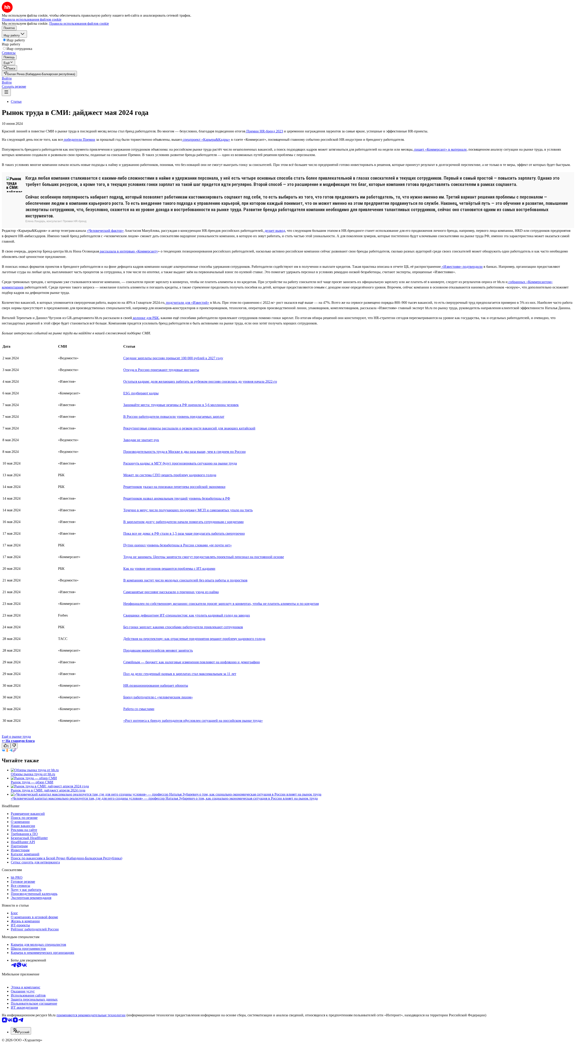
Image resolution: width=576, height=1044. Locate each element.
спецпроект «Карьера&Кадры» (206, 139)
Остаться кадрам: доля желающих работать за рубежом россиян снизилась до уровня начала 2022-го (200, 381)
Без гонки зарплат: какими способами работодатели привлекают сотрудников (183, 627)
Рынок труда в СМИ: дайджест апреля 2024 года (48, 790)
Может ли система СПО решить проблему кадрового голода (169, 475)
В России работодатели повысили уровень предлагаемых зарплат (173, 416)
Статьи (16, 101)
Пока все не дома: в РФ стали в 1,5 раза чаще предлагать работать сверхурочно (184, 533)
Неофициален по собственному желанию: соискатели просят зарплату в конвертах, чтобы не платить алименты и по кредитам (221, 604)
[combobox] (21, 1031)
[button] (7, 78)
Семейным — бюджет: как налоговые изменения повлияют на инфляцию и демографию (191, 662)
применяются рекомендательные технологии (91, 1015)
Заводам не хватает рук (141, 440)
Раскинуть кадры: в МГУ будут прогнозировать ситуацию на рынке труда (180, 463)
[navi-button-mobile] (6, 92)
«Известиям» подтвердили (462, 266)
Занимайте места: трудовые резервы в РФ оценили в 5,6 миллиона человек (181, 405)
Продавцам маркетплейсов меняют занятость (158, 650)
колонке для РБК (145, 318)
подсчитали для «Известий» (187, 302)
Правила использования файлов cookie (79, 23)
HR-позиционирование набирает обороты (155, 685)
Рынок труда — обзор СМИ (32, 782)
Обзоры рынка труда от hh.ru (33, 774)
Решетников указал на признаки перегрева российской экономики (174, 487)
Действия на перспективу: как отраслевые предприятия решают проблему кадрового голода (194, 639)
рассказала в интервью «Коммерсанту (128, 251)
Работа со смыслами (138, 709)
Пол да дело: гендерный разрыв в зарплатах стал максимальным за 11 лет (179, 674)
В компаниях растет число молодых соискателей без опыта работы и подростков (185, 580)
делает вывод (274, 230)
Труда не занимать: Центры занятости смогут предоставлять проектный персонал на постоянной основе (203, 557)
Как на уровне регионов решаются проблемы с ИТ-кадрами (169, 568)
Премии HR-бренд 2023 (264, 131)
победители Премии (79, 139)
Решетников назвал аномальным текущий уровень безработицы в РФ (176, 498)
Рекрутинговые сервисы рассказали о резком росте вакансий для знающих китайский (189, 428)
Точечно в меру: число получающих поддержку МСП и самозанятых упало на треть (188, 510)
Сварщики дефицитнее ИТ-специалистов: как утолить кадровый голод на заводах (186, 615)
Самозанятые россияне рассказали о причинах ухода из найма (171, 592)
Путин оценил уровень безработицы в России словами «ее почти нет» (177, 545)
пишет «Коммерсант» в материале (440, 149)
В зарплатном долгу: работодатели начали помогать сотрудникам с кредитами (183, 522)
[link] (9, 68)
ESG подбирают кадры (141, 393)
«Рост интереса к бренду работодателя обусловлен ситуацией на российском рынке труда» (193, 720)
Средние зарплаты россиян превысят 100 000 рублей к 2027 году (173, 358)
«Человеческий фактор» (105, 230)
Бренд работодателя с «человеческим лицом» (158, 697)
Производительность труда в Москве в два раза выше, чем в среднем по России (184, 452)
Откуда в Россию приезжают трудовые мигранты (161, 370)
